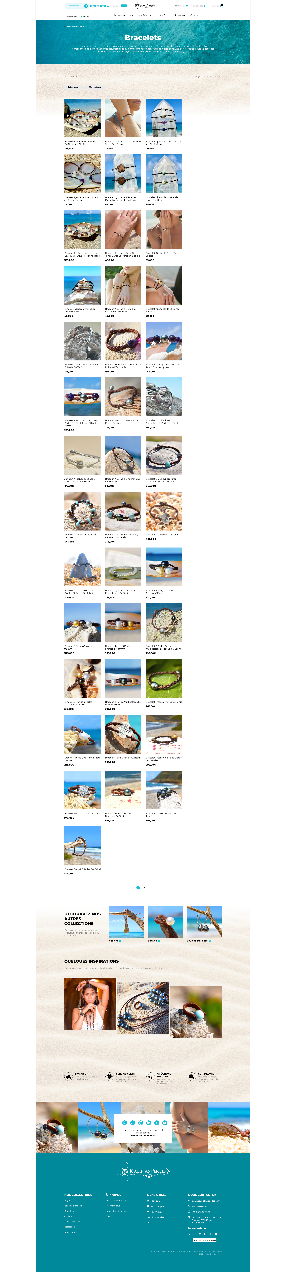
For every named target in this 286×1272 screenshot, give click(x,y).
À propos (180, 15)
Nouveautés (70, 1232)
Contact (194, 15)
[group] (126, 924)
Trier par (73, 87)
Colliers (68, 1216)
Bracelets (69, 1211)
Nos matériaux (113, 1206)
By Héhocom (215, 1251)
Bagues (68, 1200)
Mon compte (157, 1206)
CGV (149, 1222)
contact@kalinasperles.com (206, 1201)
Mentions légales (155, 1217)
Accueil (70, 26)
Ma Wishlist (157, 1212)
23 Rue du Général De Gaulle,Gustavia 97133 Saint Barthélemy (206, 1220)
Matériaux (144, 15)
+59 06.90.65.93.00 (201, 1206)
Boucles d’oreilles (73, 1206)
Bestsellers (69, 1227)
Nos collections (123, 15)
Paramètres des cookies (210, 1254)
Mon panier (156, 1201)
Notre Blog (163, 15)
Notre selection (72, 1221)
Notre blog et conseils (116, 1211)
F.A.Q (108, 1216)
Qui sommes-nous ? (116, 1200)
